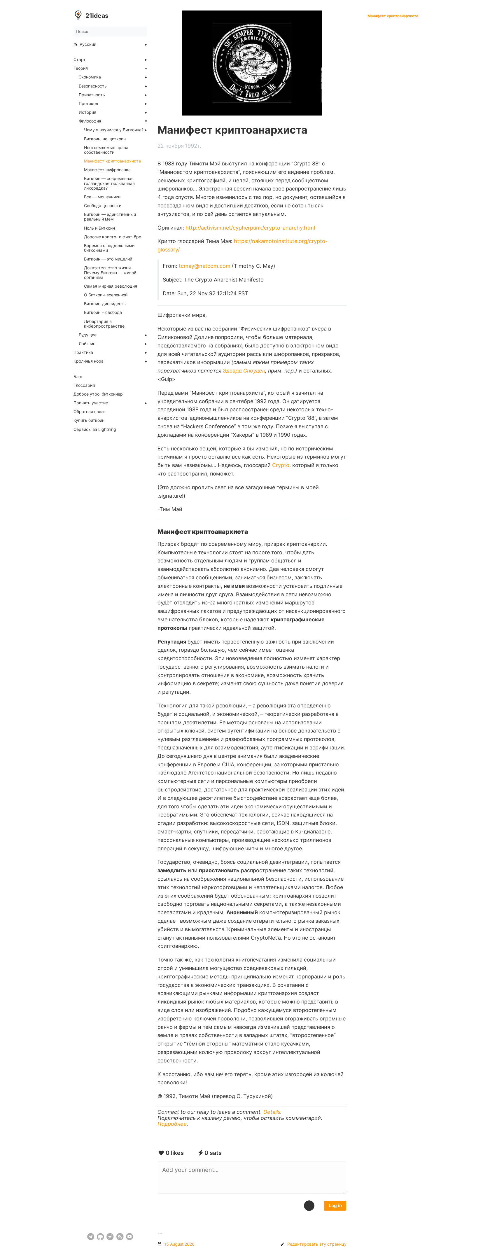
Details (271, 1112)
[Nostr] (110, 1236)
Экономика (90, 77)
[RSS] (120, 1236)
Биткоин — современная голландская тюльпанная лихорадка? (109, 183)
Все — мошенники (102, 197)
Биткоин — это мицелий (108, 259)
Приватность (92, 94)
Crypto (280, 465)
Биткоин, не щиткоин (105, 139)
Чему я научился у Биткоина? (114, 129)
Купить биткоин (89, 420)
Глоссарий (84, 385)
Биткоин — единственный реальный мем (110, 216)
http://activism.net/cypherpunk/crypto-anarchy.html (250, 228)
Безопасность (93, 86)
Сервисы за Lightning (95, 429)
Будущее (88, 335)
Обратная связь (90, 411)
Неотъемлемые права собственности (106, 150)
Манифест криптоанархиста (112, 161)
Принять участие (91, 403)
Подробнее (172, 1124)
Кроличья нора (89, 361)
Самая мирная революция (110, 286)
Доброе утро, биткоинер (98, 394)
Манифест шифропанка (107, 169)
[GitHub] (100, 1236)
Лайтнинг (88, 343)
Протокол (88, 103)
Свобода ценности (102, 205)
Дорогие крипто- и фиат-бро (112, 237)
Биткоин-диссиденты (105, 303)
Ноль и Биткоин (99, 228)
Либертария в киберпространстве (104, 323)
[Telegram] (90, 1236)
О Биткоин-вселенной (105, 295)
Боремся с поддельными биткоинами (109, 248)
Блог (78, 376)
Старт (80, 59)
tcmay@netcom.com (204, 266)
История (87, 112)
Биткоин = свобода (103, 312)
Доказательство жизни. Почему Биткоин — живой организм (110, 272)
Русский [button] (88, 44)
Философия (90, 121)
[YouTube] (129, 1236)
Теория (81, 68)
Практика (83, 352)
